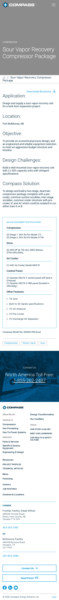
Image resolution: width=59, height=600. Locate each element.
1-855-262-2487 (29, 380)
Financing (8, 478)
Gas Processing (10, 428)
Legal (53, 597)
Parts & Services (11, 441)
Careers (7, 484)
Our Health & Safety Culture (41, 438)
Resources (8, 460)
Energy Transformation (42, 414)
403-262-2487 (10, 527)
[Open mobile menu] (53, 5)
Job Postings (10, 489)
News (5, 474)
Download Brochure (39, 91)
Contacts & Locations (13, 494)
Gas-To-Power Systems (14, 432)
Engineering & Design (13, 452)
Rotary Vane (29, 343)
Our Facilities (37, 419)
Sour (42, 343)
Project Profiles (12, 464)
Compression (11, 343)
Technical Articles (13, 468)
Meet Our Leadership (41, 433)
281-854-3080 (11, 555)
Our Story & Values (40, 429)
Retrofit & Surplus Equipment (11, 447)
